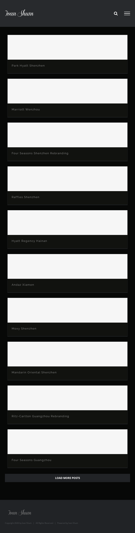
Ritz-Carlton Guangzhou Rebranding (40, 416)
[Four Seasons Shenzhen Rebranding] (67, 135)
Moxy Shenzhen (24, 328)
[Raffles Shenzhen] (67, 178)
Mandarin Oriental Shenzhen (34, 372)
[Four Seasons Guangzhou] (67, 441)
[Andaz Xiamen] (67, 266)
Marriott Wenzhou (26, 109)
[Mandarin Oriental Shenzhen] (67, 354)
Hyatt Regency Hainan (29, 241)
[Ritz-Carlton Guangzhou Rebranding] (67, 398)
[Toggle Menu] (127, 13)
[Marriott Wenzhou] (67, 91)
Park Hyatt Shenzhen (28, 65)
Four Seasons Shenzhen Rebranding (40, 153)
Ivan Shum (27, 523)
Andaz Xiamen (23, 284)
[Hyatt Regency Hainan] (67, 222)
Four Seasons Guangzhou (32, 460)
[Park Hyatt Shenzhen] (67, 47)
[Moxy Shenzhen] (67, 310)
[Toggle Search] (116, 13)
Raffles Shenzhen (26, 197)
